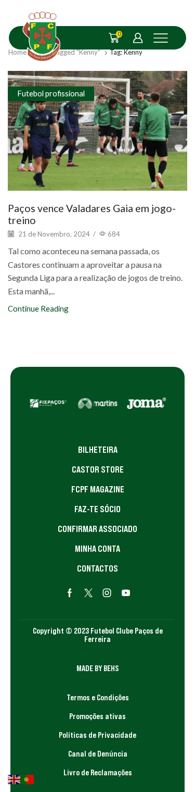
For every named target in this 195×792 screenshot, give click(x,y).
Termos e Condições (98, 697)
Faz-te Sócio (97, 509)
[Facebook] (70, 593)
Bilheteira (98, 449)
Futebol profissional (51, 93)
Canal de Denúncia (97, 753)
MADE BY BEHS (97, 668)
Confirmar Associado (97, 529)
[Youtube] (126, 593)
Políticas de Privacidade (97, 734)
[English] (14, 778)
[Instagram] (107, 593)
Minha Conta (97, 548)
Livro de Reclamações (97, 772)
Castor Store (98, 469)
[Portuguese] (28, 778)
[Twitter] (88, 593)
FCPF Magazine (97, 489)
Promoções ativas (97, 716)
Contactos (97, 568)
